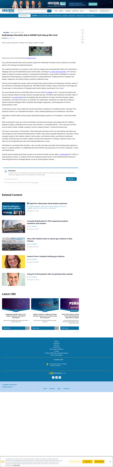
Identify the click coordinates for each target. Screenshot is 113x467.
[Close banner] (111, 2)
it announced (63, 154)
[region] (56, 461)
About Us (52, 388)
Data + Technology (43, 15)
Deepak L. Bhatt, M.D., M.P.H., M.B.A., (38, 208)
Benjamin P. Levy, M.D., (60, 206)
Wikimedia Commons (31, 58)
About (56, 341)
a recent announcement (58, 72)
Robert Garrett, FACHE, (47, 206)
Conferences (75, 11)
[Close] (110, 461)
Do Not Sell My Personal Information (56, 353)
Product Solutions (91, 15)
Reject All (87, 461)
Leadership (65, 15)
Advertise (56, 343)
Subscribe (70, 179)
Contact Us (56, 347)
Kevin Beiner (52, 208)
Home (45, 388)
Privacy (56, 351)
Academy (68, 11)
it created (49, 92)
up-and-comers (17, 97)
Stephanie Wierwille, (34, 206)
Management (72, 15)
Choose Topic (23, 15)
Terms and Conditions (56, 349)
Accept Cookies (99, 461)
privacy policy (35, 182)
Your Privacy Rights (57, 355)
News (56, 11)
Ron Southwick (33, 226)
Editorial (56, 345)
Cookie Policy (16, 465)
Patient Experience (81, 15)
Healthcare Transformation (55, 15)
